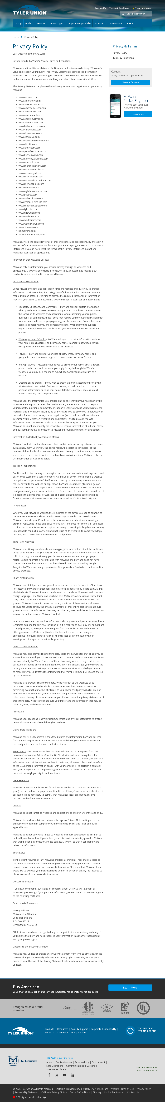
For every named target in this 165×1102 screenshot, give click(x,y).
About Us (98, 23)
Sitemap (97, 1092)
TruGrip (18, 23)
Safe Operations (54, 1065)
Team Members (143, 7)
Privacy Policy (120, 52)
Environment (98, 1062)
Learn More (137, 114)
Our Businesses (64, 1062)
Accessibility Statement (27, 1092)
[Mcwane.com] (22, 1061)
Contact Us (100, 7)
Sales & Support (57, 23)
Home (16, 37)
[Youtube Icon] (64, 1075)
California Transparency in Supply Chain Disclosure (81, 1088)
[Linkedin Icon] (72, 1075)
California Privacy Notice (54, 1092)
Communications (114, 23)
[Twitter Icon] (56, 1075)
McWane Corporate (59, 1058)
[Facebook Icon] (49, 1075)
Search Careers (130, 82)
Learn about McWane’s (146, 1069)
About (49, 1062)
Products (29, 23)
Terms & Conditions (119, 7)
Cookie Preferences (114, 1092)
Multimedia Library (56, 1069)
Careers (129, 23)
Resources (41, 23)
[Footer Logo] (21, 1031)
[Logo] (30, 10)
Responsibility (82, 1062)
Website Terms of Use (122, 1088)
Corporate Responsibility (79, 23)
